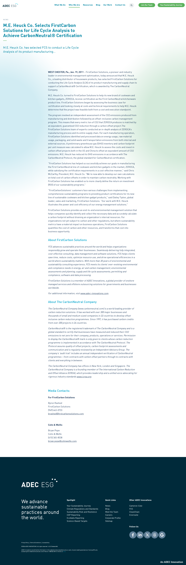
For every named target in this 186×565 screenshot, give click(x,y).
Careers (108, 515)
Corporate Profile (113, 518)
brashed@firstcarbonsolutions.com (66, 414)
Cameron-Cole (135, 506)
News (107, 506)
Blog (98, 5)
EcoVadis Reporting (75, 518)
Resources (88, 5)
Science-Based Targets (77, 521)
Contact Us (120, 5)
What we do (60, 5)
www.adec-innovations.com (94, 293)
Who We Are (74, 5)
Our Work (107, 5)
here (64, 551)
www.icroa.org (84, 377)
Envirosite (133, 515)
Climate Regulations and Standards (82, 509)
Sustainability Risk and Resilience (82, 512)
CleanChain (134, 512)
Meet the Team (111, 512)
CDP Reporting (73, 515)
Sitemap (108, 521)
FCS (131, 509)
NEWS (6, 20)
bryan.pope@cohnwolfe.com (62, 441)
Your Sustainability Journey (79, 506)
